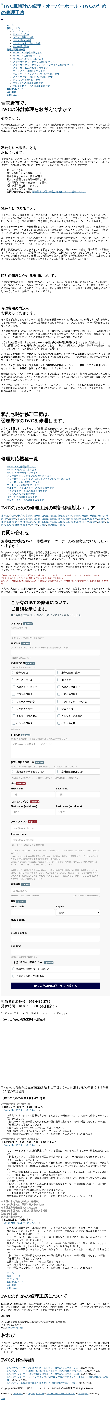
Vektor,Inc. (83, 1393)
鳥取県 (37, 522)
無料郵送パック (15, 1282)
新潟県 (12, 518)
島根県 (45, 522)
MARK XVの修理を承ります (27, 55)
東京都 (101, 515)
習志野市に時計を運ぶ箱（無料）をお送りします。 (59, 191)
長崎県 (18, 525)
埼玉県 (85, 515)
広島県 (61, 522)
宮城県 (28, 515)
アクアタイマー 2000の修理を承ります (33, 77)
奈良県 (18, 522)
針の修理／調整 (21, 46)
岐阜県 (61, 518)
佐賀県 (10, 525)
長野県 (53, 518)
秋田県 (37, 515)
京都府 (101, 518)
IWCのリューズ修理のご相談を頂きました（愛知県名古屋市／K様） (42, 1383)
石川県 (28, 518)
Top (3, 1398)
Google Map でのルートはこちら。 (21, 1110)
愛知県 (77, 518)
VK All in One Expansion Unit (61, 1393)
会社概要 (11, 1285)
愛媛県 (93, 522)
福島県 (53, 515)
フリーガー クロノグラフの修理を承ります (35, 62)
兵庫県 (10, 522)
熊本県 (26, 525)
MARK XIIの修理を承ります (27, 52)
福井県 (37, 518)
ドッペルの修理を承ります (26, 80)
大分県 (34, 525)
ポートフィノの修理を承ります (29, 71)
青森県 (12, 515)
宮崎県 (42, 525)
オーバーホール (21, 31)
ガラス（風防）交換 (23, 37)
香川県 (85, 522)
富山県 (20, 518)
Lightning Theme (36, 1393)
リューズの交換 (21, 34)
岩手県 (20, 515)
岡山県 (53, 522)
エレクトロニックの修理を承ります (31, 86)
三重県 (85, 518)
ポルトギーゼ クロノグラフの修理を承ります (36, 74)
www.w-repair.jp (15, 1327)
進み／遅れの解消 (22, 40)
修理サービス (14, 1276)
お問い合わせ (14, 1288)
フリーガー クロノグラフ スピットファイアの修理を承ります (44, 65)
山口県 (69, 522)
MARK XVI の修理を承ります (28, 58)
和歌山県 (27, 522)
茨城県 (61, 515)
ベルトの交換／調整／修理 (26, 43)
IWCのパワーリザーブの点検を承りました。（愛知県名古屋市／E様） (43, 1368)
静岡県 (69, 518)
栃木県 (68, 515)
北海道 (4, 515)
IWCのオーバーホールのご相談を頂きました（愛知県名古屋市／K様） (43, 1374)
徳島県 (77, 522)
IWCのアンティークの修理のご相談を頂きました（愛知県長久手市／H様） (46, 1371)
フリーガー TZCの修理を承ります (30, 68)
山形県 (45, 515)
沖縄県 (61, 525)
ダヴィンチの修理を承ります (28, 83)
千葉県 (93, 515)
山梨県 (45, 518)
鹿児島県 (52, 525)
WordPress (18, 1393)
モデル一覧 (12, 1279)
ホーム (10, 1273)
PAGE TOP (106, 1356)
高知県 (101, 522)
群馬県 (76, 515)
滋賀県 (93, 518)
